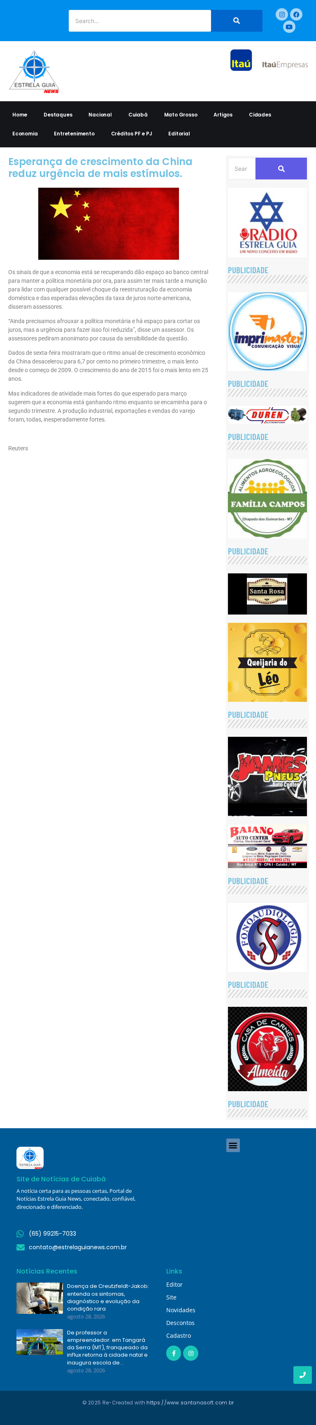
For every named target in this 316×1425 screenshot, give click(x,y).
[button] (233, 1145)
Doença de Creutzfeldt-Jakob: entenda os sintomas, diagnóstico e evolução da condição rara (108, 1298)
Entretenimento (74, 133)
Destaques (58, 114)
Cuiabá (138, 114)
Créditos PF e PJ (131, 133)
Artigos (223, 114)
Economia (24, 133)
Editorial (179, 133)
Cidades (260, 114)
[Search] (237, 21)
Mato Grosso (181, 114)
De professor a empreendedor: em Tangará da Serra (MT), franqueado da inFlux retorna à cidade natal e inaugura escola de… (107, 1348)
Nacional (100, 114)
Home (19, 114)
